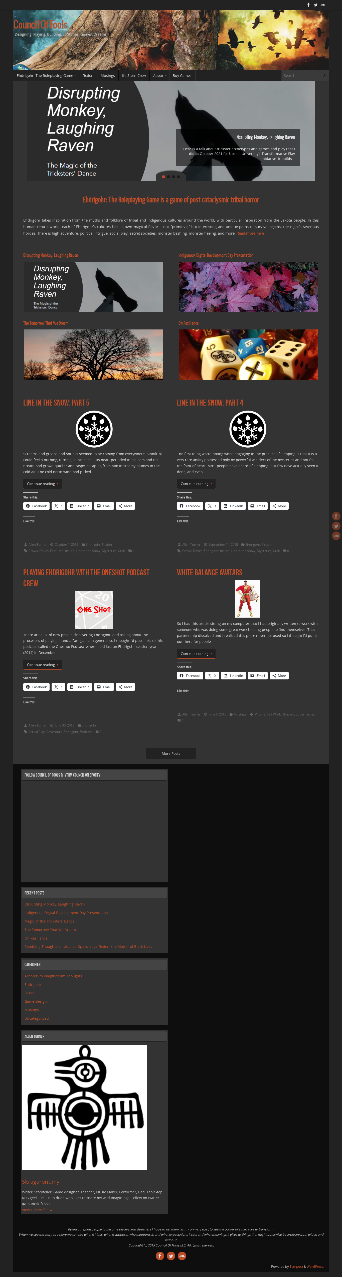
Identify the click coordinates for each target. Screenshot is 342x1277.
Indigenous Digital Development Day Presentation (66, 912)
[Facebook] (308, 4)
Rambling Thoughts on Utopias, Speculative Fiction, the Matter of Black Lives (88, 946)
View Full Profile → (37, 1209)
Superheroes (305, 714)
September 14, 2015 (223, 544)
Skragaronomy (40, 1181)
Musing (259, 714)
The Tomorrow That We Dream (50, 929)
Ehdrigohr (93, 544)
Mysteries (109, 551)
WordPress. (315, 1266)
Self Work (274, 714)
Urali (121, 551)
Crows (33, 551)
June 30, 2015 (64, 725)
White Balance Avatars (209, 572)
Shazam (288, 714)
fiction (69, 551)
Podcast (86, 732)
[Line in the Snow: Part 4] (248, 429)
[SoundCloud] (322, 4)
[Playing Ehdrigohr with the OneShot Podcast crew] (94, 610)
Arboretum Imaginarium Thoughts (53, 976)
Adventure (54, 732)
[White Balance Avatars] (248, 599)
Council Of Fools (40, 25)
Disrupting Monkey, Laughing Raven (55, 904)
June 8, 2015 (217, 714)
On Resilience (36, 938)
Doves (44, 551)
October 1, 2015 (66, 544)
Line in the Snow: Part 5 (56, 402)
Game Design (36, 1001)
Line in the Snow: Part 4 (210, 402)
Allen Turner (38, 544)
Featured (57, 551)
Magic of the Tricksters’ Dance (50, 921)
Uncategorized (37, 1018)
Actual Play (37, 732)
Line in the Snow (88, 551)
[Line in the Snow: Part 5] (94, 429)
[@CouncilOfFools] (315, 4)
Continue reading (41, 484)
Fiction (107, 544)
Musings (240, 714)
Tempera (296, 1266)
